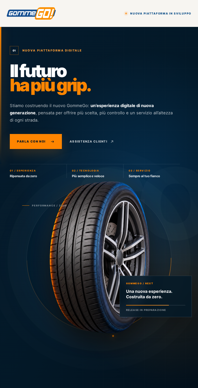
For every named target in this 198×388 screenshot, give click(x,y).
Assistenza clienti (88, 141)
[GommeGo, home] (31, 13)
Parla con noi (31, 141)
